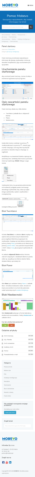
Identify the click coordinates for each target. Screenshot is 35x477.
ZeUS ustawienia (9, 343)
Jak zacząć (9, 51)
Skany (13, 243)
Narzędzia (7, 381)
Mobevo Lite (7, 370)
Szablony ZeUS (8, 347)
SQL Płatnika (8, 339)
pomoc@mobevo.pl (7, 453)
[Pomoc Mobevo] (10, 7)
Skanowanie (7, 385)
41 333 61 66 (5, 451)
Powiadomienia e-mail (11, 354)
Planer (24, 283)
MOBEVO (16, 471)
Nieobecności (28, 315)
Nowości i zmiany (8, 392)
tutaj (12, 248)
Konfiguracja (16, 51)
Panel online (7, 396)
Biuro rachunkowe (9, 388)
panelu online (11, 245)
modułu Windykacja (22, 290)
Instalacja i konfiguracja (10, 377)
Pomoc (6, 351)
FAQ (5, 374)
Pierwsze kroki (8, 367)
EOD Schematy (8, 336)
